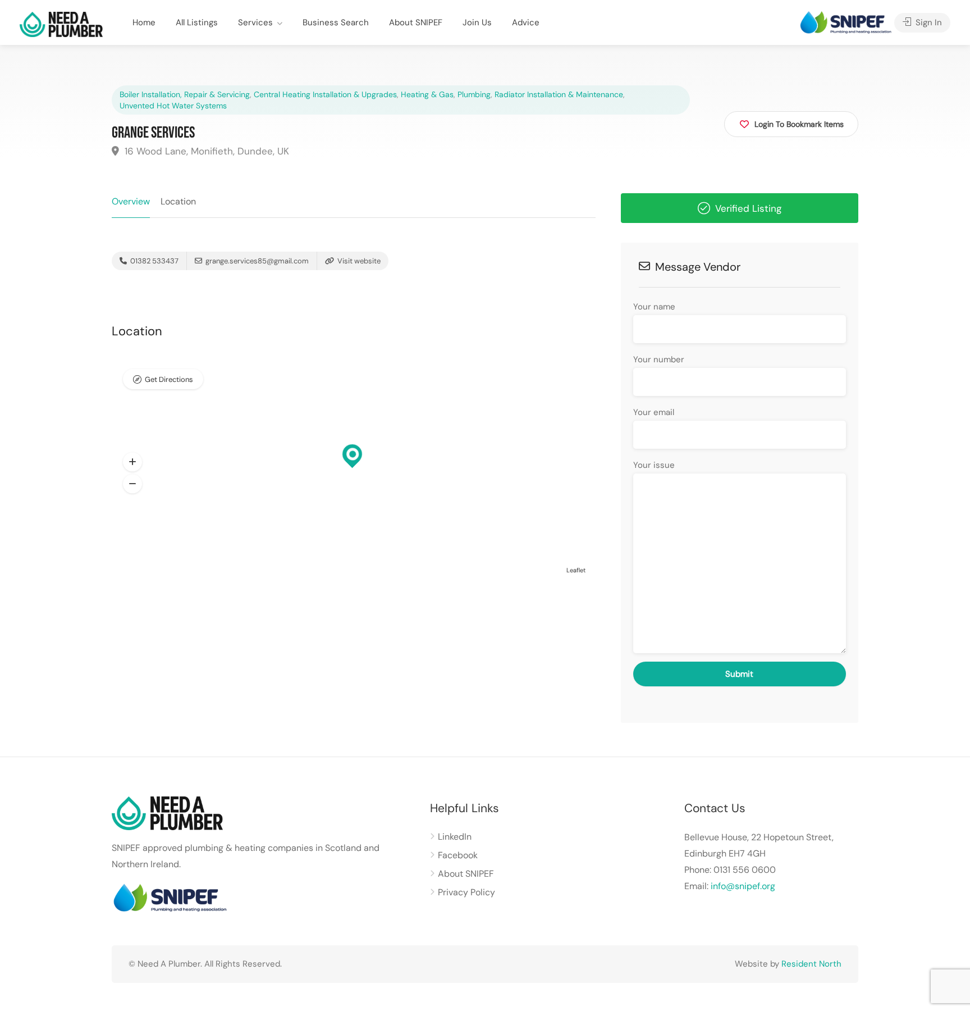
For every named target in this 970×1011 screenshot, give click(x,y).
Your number (658, 359)
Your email (653, 412)
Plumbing (474, 94)
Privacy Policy (466, 892)
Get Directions (169, 379)
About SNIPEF (415, 22)
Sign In (927, 22)
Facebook (458, 855)
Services (255, 22)
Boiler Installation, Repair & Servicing (185, 94)
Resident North (811, 963)
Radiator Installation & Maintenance (559, 94)
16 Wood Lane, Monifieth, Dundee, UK (205, 151)
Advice (525, 22)
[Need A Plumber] (61, 24)
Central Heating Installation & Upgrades (325, 94)
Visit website (358, 261)
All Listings (197, 22)
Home (143, 22)
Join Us (477, 22)
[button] (132, 462)
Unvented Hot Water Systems (173, 106)
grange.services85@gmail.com (257, 261)
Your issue (654, 465)
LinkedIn (455, 836)
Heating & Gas (427, 94)
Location (178, 201)
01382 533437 (154, 261)
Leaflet (575, 570)
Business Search (336, 22)
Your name (654, 306)
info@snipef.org (743, 886)
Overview (131, 201)
